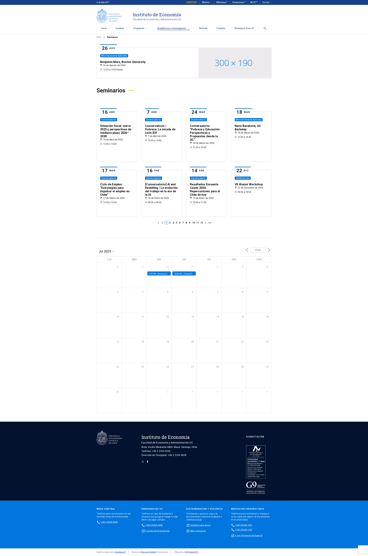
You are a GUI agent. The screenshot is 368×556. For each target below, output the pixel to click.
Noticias (203, 28)
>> (209, 222)
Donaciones (238, 2)
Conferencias (243, 178)
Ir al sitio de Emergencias (157, 531)
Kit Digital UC (191, 552)
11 (197, 222)
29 (192, 267)
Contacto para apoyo (200, 525)
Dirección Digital (148, 552)
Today (258, 250)
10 (193, 222)
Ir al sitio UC (102, 2)
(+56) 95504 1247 (243, 530)
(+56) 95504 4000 (109, 522)
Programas (140, 28)
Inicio (104, 28)
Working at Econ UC (244, 28)
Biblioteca (221, 2)
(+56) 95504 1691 (243, 525)
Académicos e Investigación (173, 28)
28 (167, 267)
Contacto (220, 28)
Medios (207, 2)
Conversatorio (108, 120)
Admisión (191, 2)
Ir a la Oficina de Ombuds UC (249, 535)
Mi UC (253, 2)
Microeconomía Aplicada (114, 56)
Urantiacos (119, 552)
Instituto (120, 28)
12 (201, 222)
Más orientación (198, 531)
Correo (266, 2)
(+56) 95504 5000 (154, 525)
